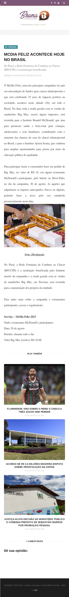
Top (35, 590)
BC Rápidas (11, 47)
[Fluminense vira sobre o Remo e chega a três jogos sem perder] (34, 384)
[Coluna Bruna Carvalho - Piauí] (34, 18)
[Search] (64, 3)
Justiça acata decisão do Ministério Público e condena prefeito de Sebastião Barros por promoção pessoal (34, 522)
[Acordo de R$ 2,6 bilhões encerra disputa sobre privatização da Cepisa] (34, 439)
